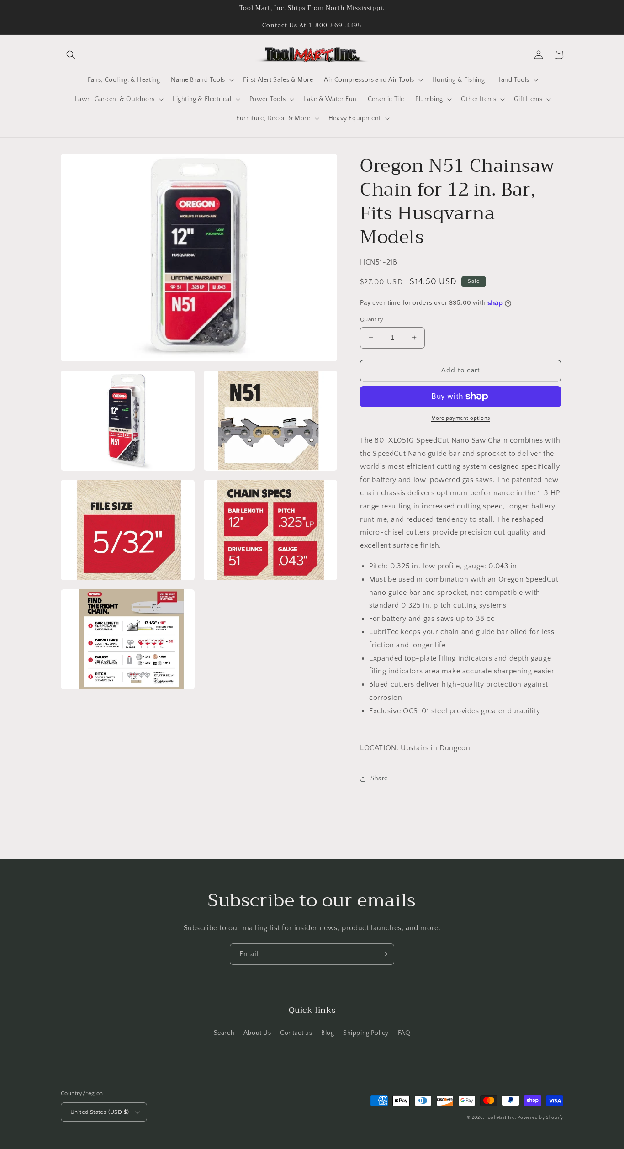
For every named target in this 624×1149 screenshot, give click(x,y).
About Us (257, 1033)
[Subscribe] (384, 954)
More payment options (460, 418)
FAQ (404, 1033)
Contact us (296, 1033)
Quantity (371, 319)
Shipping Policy (366, 1033)
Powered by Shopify (540, 1117)
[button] (71, 55)
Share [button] (379, 778)
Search (224, 1033)
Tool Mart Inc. (501, 1117)
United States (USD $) (99, 1112)
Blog (327, 1033)
